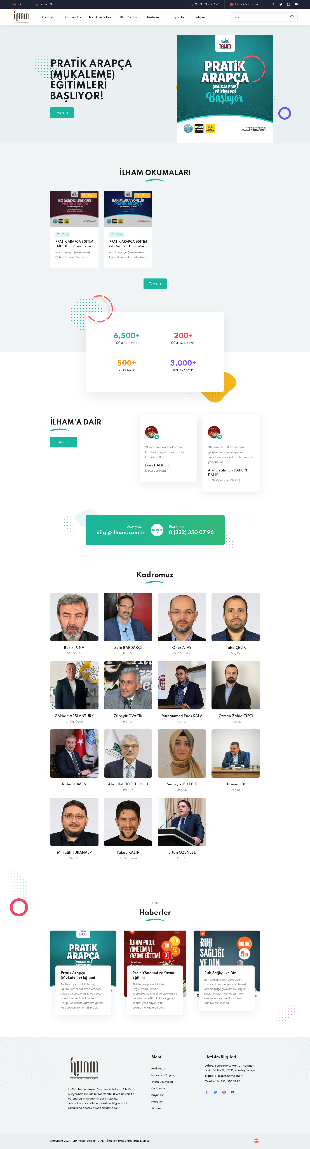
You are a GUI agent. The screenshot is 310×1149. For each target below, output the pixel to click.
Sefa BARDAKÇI (128, 648)
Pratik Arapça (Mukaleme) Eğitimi (78, 975)
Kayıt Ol (46, 4)
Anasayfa (48, 17)
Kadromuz (154, 17)
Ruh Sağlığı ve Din (220, 973)
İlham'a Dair (129, 17)
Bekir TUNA (74, 648)
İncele (60, 112)
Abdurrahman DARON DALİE (164, 473)
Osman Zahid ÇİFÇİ (236, 716)
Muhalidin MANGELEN (227, 470)
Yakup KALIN (128, 853)
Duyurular (178, 17)
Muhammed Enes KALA (182, 716)
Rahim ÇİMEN (74, 784)
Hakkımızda (158, 1068)
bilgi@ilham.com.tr (247, 4)
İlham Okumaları (99, 17)
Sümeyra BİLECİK (182, 784)
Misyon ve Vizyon (162, 1075)
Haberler (157, 1101)
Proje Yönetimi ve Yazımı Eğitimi (154, 975)
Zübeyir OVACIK (128, 716)
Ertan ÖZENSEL (182, 853)
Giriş (21, 4)
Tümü (153, 283)
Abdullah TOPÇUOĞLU (128, 784)
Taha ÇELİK (236, 648)
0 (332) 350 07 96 (207, 4)
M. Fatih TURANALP (74, 853)
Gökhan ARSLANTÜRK (74, 716)
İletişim (199, 17)
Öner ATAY (182, 648)
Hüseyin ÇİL (235, 784)
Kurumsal (71, 17)
